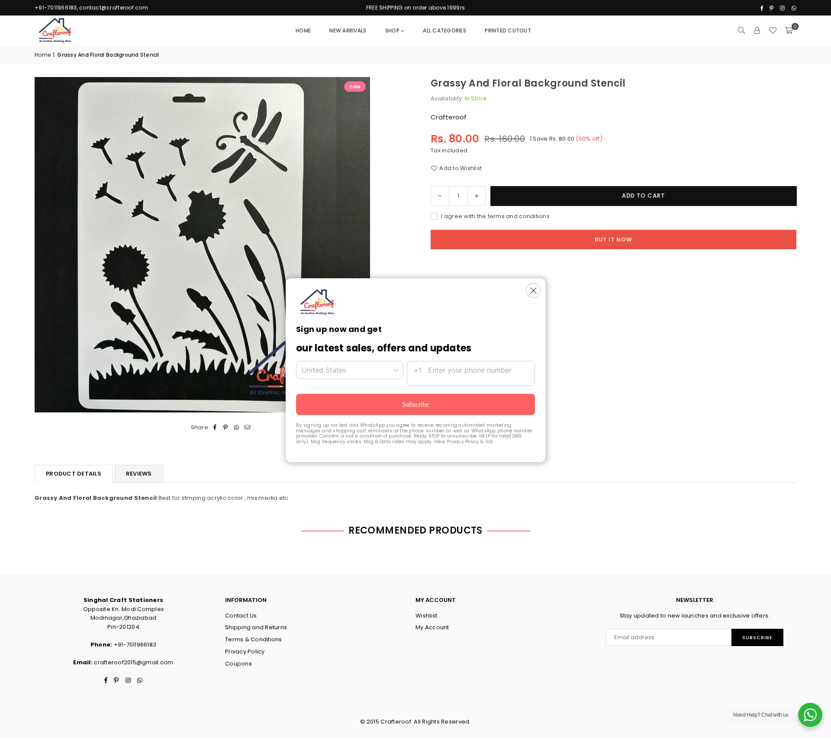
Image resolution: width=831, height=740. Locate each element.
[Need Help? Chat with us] (810, 715)
